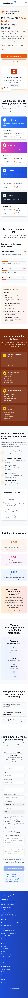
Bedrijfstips (4, 959)
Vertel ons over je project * (10, 846)
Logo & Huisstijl (5, 936)
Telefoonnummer (8, 779)
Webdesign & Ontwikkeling (8, 933)
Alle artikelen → (5, 962)
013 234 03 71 (4, 910)
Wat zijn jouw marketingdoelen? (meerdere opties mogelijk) (14, 816)
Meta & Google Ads (6, 925)
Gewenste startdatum (9, 808)
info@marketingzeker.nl (7, 907)
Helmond (3, 977)
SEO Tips (3, 946)
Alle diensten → (5, 939)
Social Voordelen (14, 62)
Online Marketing (6, 954)
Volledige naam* (8, 765)
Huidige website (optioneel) (10, 794)
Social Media (4, 948)
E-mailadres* (7, 772)
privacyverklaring (20, 859)
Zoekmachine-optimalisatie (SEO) (10, 923)
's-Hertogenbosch (6, 969)
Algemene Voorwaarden (14, 993)
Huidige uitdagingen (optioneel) (11, 835)
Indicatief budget (8, 801)
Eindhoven (4, 974)
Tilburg (3, 979)
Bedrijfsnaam (7, 787)
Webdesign (4, 951)
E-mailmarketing (5, 928)
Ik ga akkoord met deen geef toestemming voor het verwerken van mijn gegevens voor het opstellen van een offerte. (14, 862)
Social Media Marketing (7, 930)
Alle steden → (5, 983)
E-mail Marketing (5, 956)
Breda (2, 972)
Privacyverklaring (14, 991)
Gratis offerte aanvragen (14, 868)
